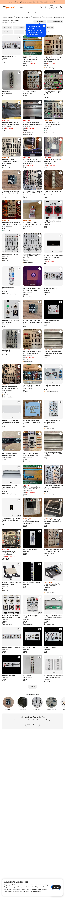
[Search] (45, 7)
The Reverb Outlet (8, 12)
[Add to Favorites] (19, 37)
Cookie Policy (36, 889)
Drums (60, 12)
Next (31, 687)
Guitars (16, 12)
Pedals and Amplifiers (26, 12)
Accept (56, 887)
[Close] (41, 7)
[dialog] (32, 887)
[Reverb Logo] (10, 7)
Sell (51, 7)
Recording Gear (52, 12)
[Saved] (57, 7)
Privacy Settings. (35, 891)
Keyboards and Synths (40, 12)
